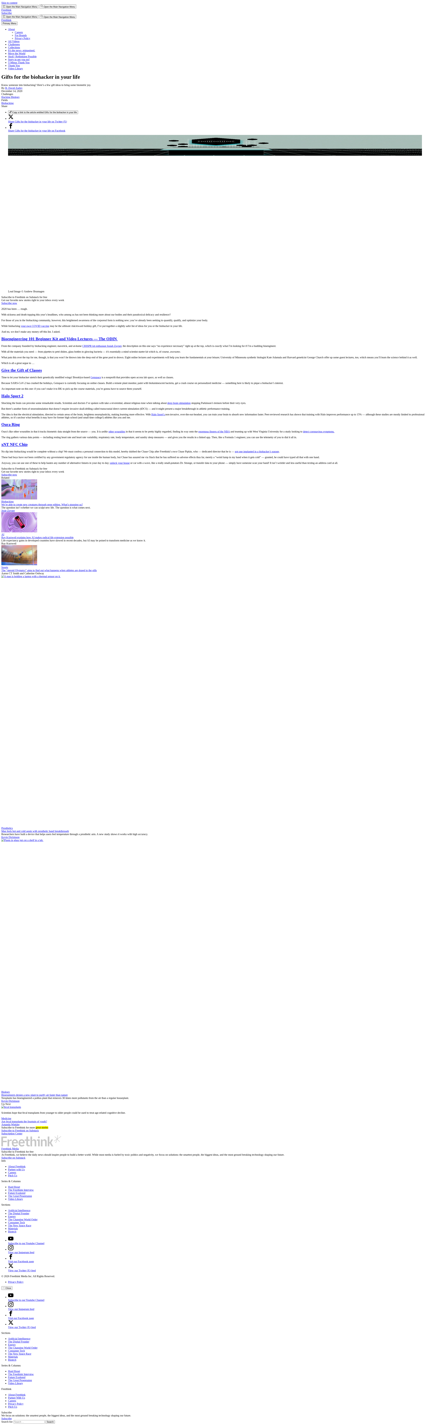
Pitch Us (12, 1175)
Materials (13, 1228)
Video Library (15, 68)
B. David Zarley (14, 88)
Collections (14, 47)
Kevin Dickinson (10, 837)
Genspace (96, 377)
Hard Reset (14, 1187)
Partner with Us (16, 1169)
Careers (19, 32)
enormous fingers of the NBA (214, 431)
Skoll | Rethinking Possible (22, 56)
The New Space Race (19, 1225)
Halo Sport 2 (12, 396)
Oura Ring (10, 424)
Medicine (6, 1118)
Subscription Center (11, 1133)
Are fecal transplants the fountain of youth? (24, 1121)
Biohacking (7, 103)
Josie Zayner (8, 510)
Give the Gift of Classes (21, 370)
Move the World (16, 53)
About (11, 29)
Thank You (14, 65)
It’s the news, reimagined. (21, 50)
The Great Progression (20, 1196)
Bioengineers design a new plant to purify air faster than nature (34, 1095)
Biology (5, 1092)
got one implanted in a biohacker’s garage (257, 451)
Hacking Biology (10, 97)
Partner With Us (16, 1397)
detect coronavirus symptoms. (318, 431)
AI (2, 534)
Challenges (14, 44)
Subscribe (6, 13)
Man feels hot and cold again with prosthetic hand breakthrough (35, 831)
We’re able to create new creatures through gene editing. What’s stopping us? (42, 504)
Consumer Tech (16, 1222)
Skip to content (9, 2)
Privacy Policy (22, 38)
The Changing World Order (22, 1219)
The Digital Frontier (18, 1213)
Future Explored (16, 1193)
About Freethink (17, 1166)
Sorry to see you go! (19, 59)
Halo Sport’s (158, 414)
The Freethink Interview (21, 1190)
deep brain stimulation (179, 403)
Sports (4, 567)
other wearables (117, 431)
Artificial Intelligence (19, 1210)
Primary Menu (9, 23)
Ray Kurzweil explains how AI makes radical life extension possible (37, 537)
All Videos (13, 41)
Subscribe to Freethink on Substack (20, 1130)
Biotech (12, 1231)
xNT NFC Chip (14, 444)
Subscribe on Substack (13, 1157)
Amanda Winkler (10, 1124)
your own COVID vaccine (35, 326)
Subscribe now (9, 303)
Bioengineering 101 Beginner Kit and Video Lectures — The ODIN (59, 339)
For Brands (21, 35)
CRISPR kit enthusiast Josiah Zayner (101, 346)
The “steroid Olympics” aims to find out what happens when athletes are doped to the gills (49, 570)
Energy (12, 1216)
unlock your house (120, 463)
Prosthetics (7, 828)
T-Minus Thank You (19, 62)
